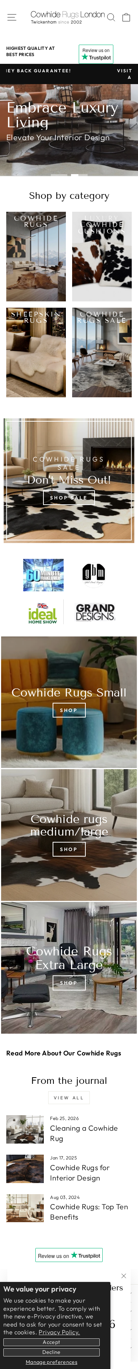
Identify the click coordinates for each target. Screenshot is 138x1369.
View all (69, 1097)
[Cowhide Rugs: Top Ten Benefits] (25, 1208)
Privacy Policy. (59, 1332)
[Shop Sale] (69, 480)
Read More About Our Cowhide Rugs (63, 1053)
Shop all (29, 154)
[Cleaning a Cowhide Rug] (25, 1129)
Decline (51, 1352)
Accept (51, 1342)
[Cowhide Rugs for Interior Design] (25, 1169)
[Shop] (69, 702)
